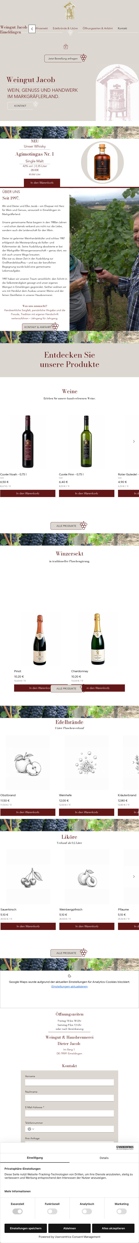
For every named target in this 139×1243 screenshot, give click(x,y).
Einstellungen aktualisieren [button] (69, 986)
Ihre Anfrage (32, 1138)
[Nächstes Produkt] (134, 441)
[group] (69, 455)
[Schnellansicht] (41, 639)
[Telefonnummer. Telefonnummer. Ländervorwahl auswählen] (31, 1129)
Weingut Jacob (14, 27)
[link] (66, 46)
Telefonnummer (34, 1122)
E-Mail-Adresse (34, 1107)
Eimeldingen (10, 32)
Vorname (30, 1076)
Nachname (31, 1091)
